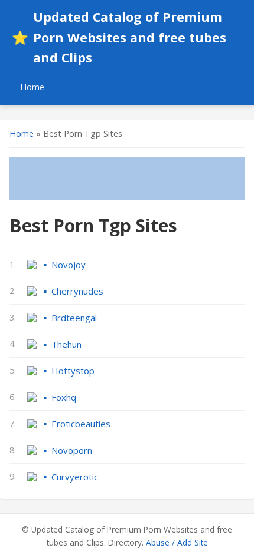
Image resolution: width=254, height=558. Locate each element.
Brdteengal (74, 317)
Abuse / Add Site (177, 542)
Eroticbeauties (80, 424)
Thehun (66, 344)
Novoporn (71, 450)
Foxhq (63, 397)
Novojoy (68, 264)
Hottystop (73, 371)
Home (32, 87)
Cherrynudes (77, 291)
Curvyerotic (74, 477)
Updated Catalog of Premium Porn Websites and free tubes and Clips (119, 37)
